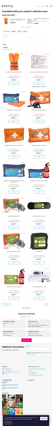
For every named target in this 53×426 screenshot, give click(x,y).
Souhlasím (43, 418)
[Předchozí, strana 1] (46, 304)
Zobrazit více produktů (26, 27)
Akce (5, 37)
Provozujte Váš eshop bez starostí (9, 387)
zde (31, 419)
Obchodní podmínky (33, 374)
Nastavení (8, 422)
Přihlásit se (31, 358)
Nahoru (7, 304)
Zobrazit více (26, 340)
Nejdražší (19, 31)
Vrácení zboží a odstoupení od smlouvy (37, 369)
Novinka (30, 37)
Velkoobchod (5, 382)
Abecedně (25, 31)
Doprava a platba (32, 372)
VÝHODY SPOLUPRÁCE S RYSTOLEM (10, 384)
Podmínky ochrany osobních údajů (36, 375)
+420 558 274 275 (7, 370)
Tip (5, 40)
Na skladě (7, 35)
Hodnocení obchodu (26, 314)
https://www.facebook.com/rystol (11, 372)
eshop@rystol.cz (7, 368)
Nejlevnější (14, 31)
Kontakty (31, 370)
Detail (14, 83)
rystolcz (6, 373)
